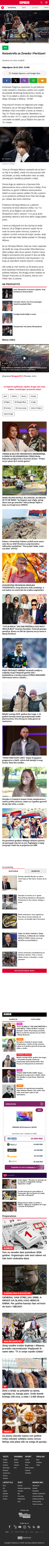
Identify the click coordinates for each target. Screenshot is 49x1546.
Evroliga (33, 402)
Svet (20, 1482)
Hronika (5, 1465)
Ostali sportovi (29, 1468)
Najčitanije (13, 871)
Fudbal (27, 1460)
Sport (5, 396)
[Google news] (38, 1527)
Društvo (5, 1462)
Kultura (5, 1499)
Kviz (15, 1468)
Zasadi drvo (6, 1473)
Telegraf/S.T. (17, 376)
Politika (5, 1460)
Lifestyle (8, 1482)
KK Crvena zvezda (20, 408)
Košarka (14, 396)
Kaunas (23, 396)
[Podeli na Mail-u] (42, 80)
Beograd (5, 1470)
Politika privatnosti (38, 1499)
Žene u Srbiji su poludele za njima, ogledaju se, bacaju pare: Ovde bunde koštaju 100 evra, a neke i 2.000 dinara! (23, 1393)
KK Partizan (7, 408)
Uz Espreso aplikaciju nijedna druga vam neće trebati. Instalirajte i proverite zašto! (24, 388)
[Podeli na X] (15, 80)
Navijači (27, 1470)
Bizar (37, 1460)
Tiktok (38, 1465)
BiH (19, 1493)
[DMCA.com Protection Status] (24, 1538)
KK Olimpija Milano (20, 402)
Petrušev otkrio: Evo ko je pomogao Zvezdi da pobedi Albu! (27, 303)
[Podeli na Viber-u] (24, 80)
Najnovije (35, 871)
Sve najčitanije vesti (24, 971)
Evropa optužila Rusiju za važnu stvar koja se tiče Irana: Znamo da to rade (32, 879)
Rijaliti (16, 1460)
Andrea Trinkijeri (36, 408)
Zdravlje (5, 1493)
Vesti (5, 1457)
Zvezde (16, 1462)
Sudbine (5, 1478)
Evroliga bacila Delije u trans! (24, 314)
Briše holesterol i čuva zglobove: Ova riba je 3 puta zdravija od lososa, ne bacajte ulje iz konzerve (31, 917)
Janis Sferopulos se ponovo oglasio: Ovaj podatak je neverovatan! (29, 290)
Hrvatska (20, 1491)
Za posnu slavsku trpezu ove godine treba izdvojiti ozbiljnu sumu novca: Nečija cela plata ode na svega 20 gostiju (24, 1439)
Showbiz (18, 1457)
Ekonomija (6, 1468)
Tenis (26, 1465)
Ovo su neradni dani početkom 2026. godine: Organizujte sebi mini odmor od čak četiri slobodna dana (24, 1255)
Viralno (40, 1457)
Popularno (35, 1019)
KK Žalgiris (7, 402)
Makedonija (21, 1499)
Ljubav (5, 1491)
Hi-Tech (5, 1496)
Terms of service (37, 1504)
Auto (19, 1501)
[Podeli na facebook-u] (7, 80)
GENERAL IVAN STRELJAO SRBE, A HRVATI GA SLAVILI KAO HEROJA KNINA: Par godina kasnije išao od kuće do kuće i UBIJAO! (23, 1302)
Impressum (35, 1485)
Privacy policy (36, 1501)
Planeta (20, 1485)
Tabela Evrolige (8, 414)
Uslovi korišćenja (37, 1496)
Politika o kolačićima (38, 1493)
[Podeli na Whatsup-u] (33, 80)
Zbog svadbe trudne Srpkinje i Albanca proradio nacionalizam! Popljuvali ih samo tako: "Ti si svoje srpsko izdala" (23, 1348)
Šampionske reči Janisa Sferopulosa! (27, 326)
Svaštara (39, 1462)
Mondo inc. (38, 1482)
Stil (4, 1488)
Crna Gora (21, 1496)
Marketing (35, 1491)
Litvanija (33, 396)
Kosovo (5, 1476)
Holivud (16, 1465)
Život (4, 1485)
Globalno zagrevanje (24, 1488)
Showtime (28, 1473)
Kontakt (34, 1488)
